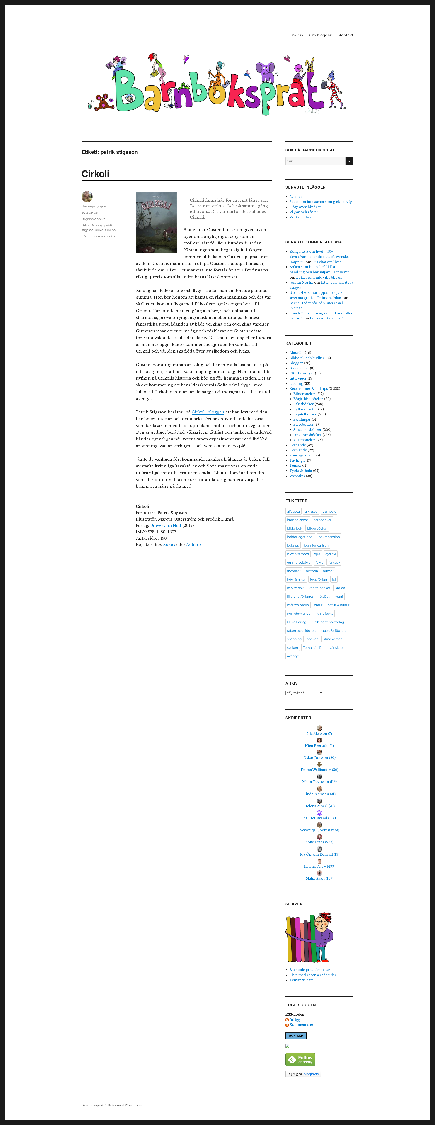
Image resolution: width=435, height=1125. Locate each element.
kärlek (340, 588)
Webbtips (297, 476)
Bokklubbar (299, 368)
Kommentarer (302, 1025)
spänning (294, 639)
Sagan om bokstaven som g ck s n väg (321, 202)
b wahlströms (298, 554)
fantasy (97, 225)
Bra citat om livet (326, 262)
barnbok (329, 511)
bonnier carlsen (316, 545)
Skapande (298, 445)
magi (339, 597)
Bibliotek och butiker (307, 358)
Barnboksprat (92, 1105)
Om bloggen (320, 35)
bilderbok (294, 528)
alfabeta (293, 511)
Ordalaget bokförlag (328, 622)
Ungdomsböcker (94, 219)
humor (328, 571)
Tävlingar (298, 461)
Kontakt (346, 35)
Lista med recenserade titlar (313, 975)
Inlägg (295, 1020)
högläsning (296, 579)
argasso (311, 511)
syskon (292, 648)
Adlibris (194, 544)
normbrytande (298, 614)
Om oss (296, 35)
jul (334, 579)
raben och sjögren (301, 631)
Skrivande (298, 450)
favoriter (294, 571)
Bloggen (296, 363)
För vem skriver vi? (326, 318)
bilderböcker (317, 528)
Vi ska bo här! (301, 217)
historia (312, 571)
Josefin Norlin (301, 282)
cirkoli (86, 225)
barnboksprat (297, 520)
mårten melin (298, 605)
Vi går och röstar (304, 212)
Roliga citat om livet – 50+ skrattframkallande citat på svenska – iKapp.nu (321, 256)
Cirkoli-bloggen (208, 412)
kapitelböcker (319, 588)
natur (318, 605)
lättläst (324, 597)
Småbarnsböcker (307, 430)
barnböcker (322, 520)
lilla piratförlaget (300, 597)
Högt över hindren (305, 207)
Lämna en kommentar (98, 236)
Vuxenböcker (304, 440)
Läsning (296, 384)
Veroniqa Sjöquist (95, 206)
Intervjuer (298, 378)
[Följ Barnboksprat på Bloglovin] (319, 1074)
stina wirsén (332, 639)
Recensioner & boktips (309, 389)
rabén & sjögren (333, 631)
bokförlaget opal (300, 537)
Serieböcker (303, 424)
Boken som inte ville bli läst (319, 277)
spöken (312, 639)
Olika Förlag (297, 622)
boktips (293, 545)
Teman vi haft (301, 980)
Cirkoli (95, 173)
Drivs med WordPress (125, 1105)
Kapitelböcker (305, 414)
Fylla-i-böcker (305, 409)
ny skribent (324, 614)
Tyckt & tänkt (301, 471)
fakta (319, 562)
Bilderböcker (304, 394)
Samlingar (302, 419)
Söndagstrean (301, 455)
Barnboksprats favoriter (310, 970)
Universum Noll (165, 525)
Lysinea (296, 197)
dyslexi (330, 554)
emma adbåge (298, 562)
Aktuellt (296, 353)
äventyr (293, 656)
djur (317, 554)
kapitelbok (295, 588)
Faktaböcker (303, 404)
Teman (295, 466)
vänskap (336, 648)
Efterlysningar (302, 373)
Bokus (169, 544)
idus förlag (318, 579)
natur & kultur (339, 605)
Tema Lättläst (314, 648)
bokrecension (329, 537)
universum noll (106, 230)
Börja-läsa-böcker (308, 399)
